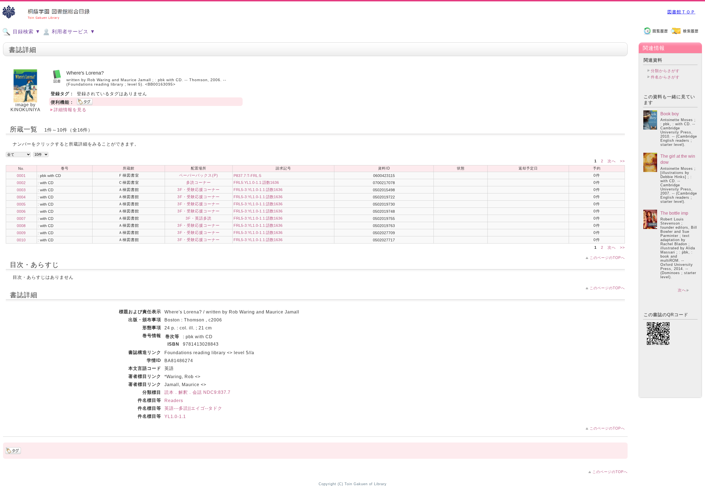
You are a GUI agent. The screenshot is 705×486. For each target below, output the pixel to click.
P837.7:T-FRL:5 (247, 175)
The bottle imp (674, 213)
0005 (21, 204)
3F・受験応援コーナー (198, 189)
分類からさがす (665, 71)
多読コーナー (198, 182)
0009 (21, 233)
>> (622, 161)
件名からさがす (665, 77)
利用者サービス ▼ (72, 31)
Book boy (669, 113)
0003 (21, 190)
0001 (21, 175)
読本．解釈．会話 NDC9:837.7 (197, 392)
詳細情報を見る (70, 109)
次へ (612, 161)
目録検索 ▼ (25, 31)
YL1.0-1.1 (175, 416)
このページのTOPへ (607, 258)
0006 (21, 211)
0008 (21, 225)
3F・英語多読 (199, 218)
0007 (21, 218)
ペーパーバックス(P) (198, 175)
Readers (173, 400)
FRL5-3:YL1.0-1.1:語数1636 (258, 189)
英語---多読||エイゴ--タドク (193, 408)
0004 (21, 197)
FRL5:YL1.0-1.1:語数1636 (256, 182)
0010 (21, 240)
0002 (21, 183)
